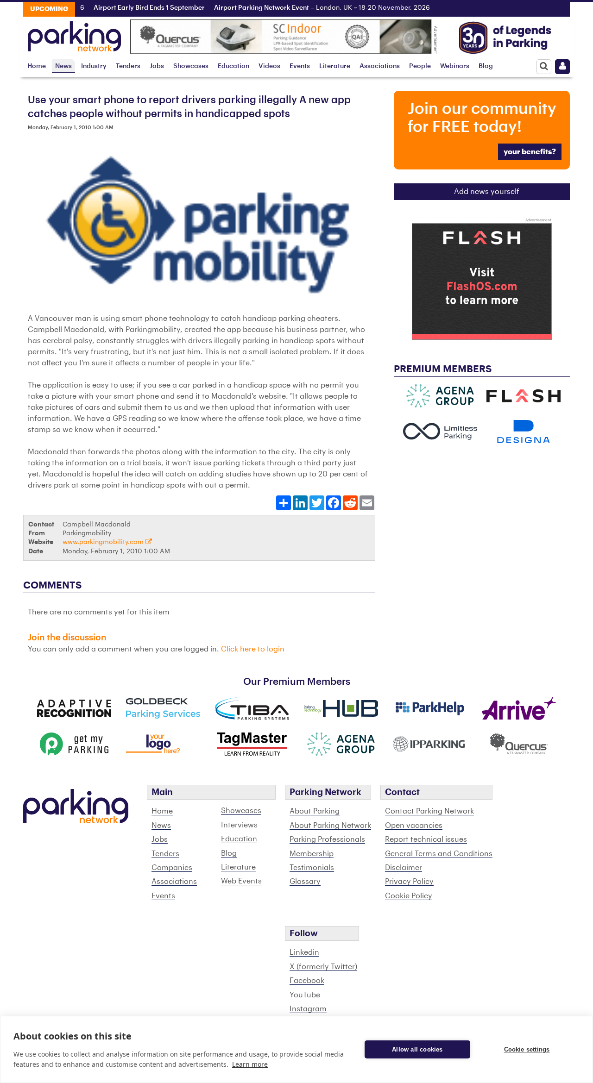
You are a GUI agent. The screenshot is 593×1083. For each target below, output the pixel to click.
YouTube (305, 995)
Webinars (454, 66)
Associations (380, 66)
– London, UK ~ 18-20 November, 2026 (313, 8)
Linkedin (304, 952)
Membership (312, 854)
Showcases (190, 66)
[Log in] (562, 66)
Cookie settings (527, 1049)
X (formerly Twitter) (323, 966)
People (420, 66)
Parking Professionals (327, 839)
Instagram (308, 1009)
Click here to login (252, 649)
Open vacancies (413, 825)
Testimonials (312, 867)
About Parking (315, 811)
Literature (334, 66)
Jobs (157, 66)
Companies (171, 867)
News (63, 66)
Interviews (239, 825)
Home (36, 66)
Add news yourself (486, 191)
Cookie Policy (408, 896)
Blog (486, 66)
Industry (94, 66)
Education (233, 66)
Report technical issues (426, 839)
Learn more (250, 1064)
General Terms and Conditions (438, 854)
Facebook (307, 980)
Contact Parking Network (429, 811)
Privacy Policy (409, 881)
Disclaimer (403, 867)
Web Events (241, 881)
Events (300, 66)
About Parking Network (330, 825)
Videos (269, 66)
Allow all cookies (417, 1049)
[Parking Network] (74, 34)
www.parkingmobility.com (104, 542)
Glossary (305, 881)
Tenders (128, 66)
